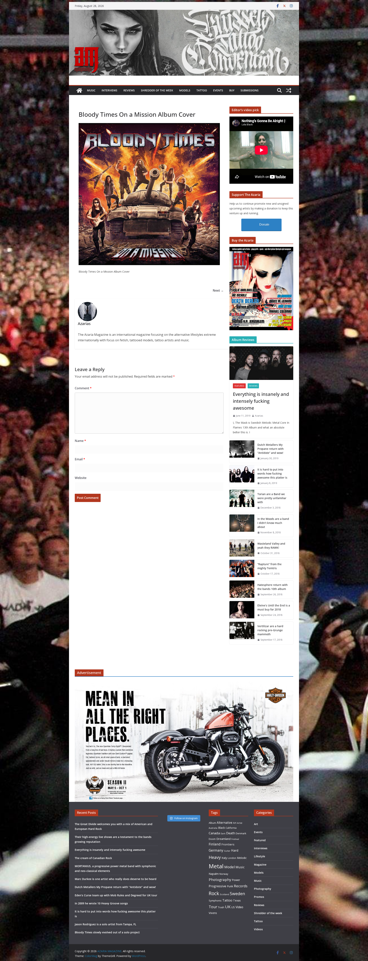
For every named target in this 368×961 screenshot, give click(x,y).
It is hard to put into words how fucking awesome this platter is (272, 473)
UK (228, 906)
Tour (213, 906)
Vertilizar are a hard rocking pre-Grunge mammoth (270, 630)
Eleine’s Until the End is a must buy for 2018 (273, 607)
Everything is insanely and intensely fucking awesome (261, 401)
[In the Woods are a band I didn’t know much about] (241, 525)
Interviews (109, 90)
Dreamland (223, 839)
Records (240, 885)
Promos (259, 897)
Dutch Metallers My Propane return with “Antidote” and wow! (270, 449)
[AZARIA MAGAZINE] (184, 12)
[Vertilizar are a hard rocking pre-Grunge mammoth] (241, 633)
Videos (258, 929)
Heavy (215, 857)
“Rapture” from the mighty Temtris (269, 566)
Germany (216, 850)
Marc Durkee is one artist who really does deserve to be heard (115, 879)
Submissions (250, 90)
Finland (215, 844)
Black (221, 828)
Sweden (237, 893)
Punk (230, 886)
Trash (221, 907)
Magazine (260, 864)
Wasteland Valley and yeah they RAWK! (271, 545)
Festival (235, 839)
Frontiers (227, 844)
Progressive (217, 886)
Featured (239, 386)
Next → (218, 290)
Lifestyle (259, 856)
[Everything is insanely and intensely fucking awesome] (261, 363)
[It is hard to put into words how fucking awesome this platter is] (241, 476)
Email (80, 459)
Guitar (227, 850)
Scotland (224, 894)
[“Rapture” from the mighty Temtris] (241, 569)
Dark (223, 833)
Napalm (214, 874)
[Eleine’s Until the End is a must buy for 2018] (241, 610)
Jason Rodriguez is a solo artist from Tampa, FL (105, 924)
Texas (237, 900)
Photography (220, 879)
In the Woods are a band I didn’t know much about (273, 523)
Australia (213, 828)
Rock (214, 893)
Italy (224, 858)
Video (239, 907)
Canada (214, 833)
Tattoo (201, 90)
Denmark (241, 833)
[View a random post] (288, 90)
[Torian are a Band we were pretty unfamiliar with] (241, 501)
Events (218, 90)
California (231, 828)
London (232, 857)
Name (80, 441)
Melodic (242, 858)
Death (230, 833)
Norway (223, 874)
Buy (231, 90)
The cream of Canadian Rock (93, 858)
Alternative (224, 823)
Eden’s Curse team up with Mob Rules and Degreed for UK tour (116, 895)
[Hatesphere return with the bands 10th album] (241, 590)
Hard (234, 850)
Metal (216, 866)
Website (80, 478)
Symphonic (215, 900)
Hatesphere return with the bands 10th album (272, 587)
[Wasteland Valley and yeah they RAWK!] (241, 548)
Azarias (259, 415)
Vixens (213, 913)
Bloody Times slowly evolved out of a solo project (107, 932)
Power (236, 880)
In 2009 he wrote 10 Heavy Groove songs (101, 903)
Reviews (129, 90)
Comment (83, 388)
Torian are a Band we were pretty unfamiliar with (271, 498)
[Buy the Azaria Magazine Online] (261, 249)
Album (212, 823)
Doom (212, 839)
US (233, 907)
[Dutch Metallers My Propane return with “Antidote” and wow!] (241, 451)
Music (91, 90)
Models (184, 90)
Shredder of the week (157, 90)
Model (229, 866)
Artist (239, 823)
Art (234, 822)
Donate (264, 224)
